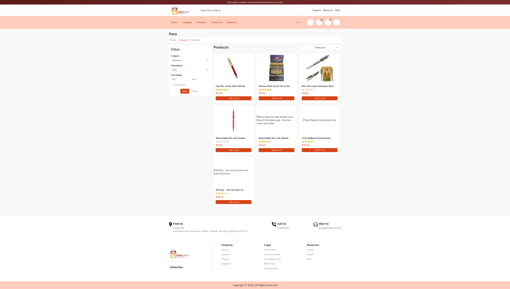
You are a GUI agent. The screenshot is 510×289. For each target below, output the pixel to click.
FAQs (337, 10)
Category (183, 40)
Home (173, 40)
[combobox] (249, 10)
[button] (299, 22)
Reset (195, 91)
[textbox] (249, 10)
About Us (327, 10)
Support (317, 10)
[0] (319, 22)
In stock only (179, 85)
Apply (185, 91)
